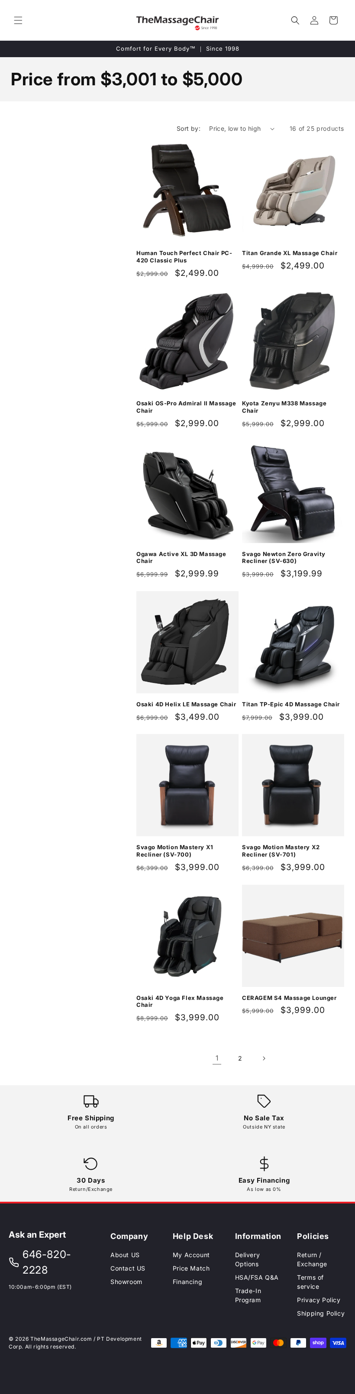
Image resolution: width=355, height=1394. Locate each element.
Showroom (126, 1281)
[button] (18, 20)
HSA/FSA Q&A (257, 1277)
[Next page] (263, 1058)
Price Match (191, 1268)
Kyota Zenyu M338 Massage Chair (284, 407)
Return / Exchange (312, 1259)
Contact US (127, 1268)
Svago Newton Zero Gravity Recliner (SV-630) (284, 557)
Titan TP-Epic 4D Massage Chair (291, 704)
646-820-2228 (47, 1262)
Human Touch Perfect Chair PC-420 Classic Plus (184, 256)
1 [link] (217, 1058)
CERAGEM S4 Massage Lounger (289, 997)
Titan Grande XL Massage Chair (289, 252)
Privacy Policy (318, 1299)
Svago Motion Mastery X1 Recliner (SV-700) (174, 851)
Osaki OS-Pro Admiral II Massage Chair (186, 407)
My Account (191, 1254)
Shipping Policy (321, 1313)
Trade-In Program (248, 1295)
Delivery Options (247, 1259)
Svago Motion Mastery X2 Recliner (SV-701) (281, 851)
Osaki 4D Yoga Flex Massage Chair (180, 1001)
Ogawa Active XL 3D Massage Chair (181, 557)
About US (125, 1254)
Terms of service (310, 1282)
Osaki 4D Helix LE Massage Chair (186, 704)
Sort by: (188, 128)
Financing (187, 1281)
